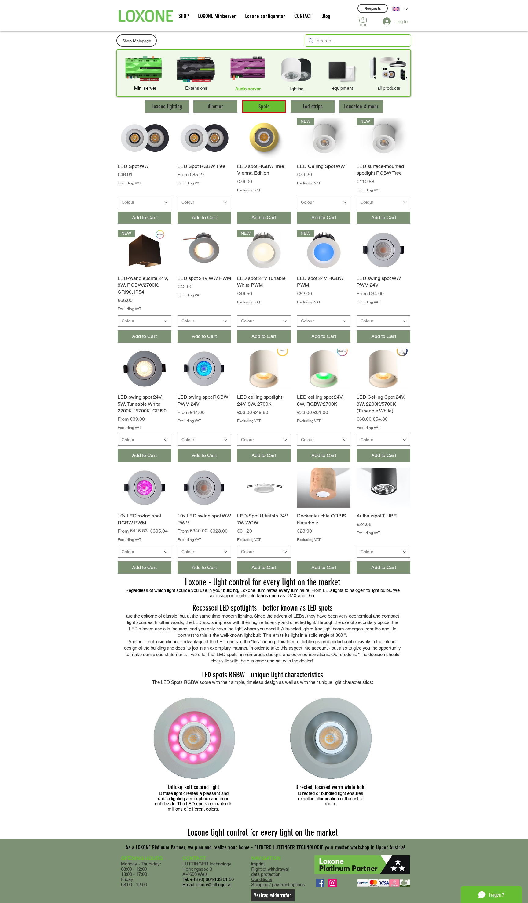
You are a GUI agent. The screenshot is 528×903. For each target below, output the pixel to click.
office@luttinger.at (214, 884)
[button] (363, 21)
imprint (258, 863)
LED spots (227, 654)
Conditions (261, 879)
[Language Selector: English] (400, 9)
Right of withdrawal (270, 869)
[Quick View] (144, 138)
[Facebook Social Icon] (320, 883)
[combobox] (144, 202)
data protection (265, 874)
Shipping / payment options (278, 884)
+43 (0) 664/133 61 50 (212, 879)
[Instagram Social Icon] (332, 883)
